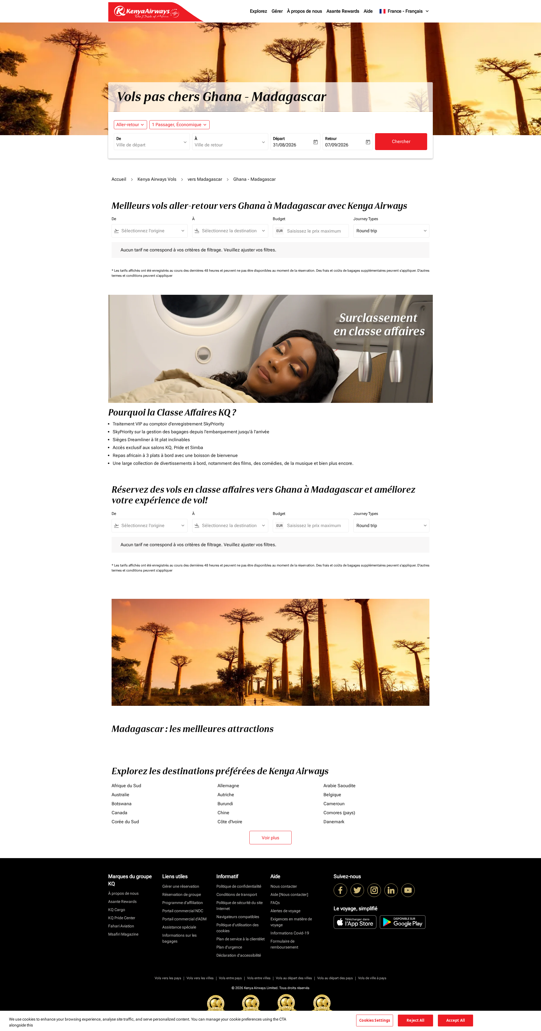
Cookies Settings (374, 1020)
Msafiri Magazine (123, 934)
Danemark (333, 821)
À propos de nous (304, 11)
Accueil (119, 179)
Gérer (277, 11)
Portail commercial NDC (182, 911)
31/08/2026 (284, 145)
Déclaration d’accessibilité (238, 955)
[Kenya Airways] (340, 890)
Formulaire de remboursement (284, 944)
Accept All (455, 1020)
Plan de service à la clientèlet (240, 939)
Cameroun (334, 803)
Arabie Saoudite (339, 785)
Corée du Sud (125, 821)
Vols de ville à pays (372, 978)
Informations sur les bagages (179, 938)
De (118, 138)
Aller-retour (127, 124)
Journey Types (365, 219)
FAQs (275, 902)
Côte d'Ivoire (230, 821)
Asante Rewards (343, 11)
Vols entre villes (258, 978)
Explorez (258, 11)
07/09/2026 (336, 145)
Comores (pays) (339, 812)
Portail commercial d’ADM (184, 919)
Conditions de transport (236, 894)
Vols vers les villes (200, 978)
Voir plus (270, 837)
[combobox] (149, 145)
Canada (119, 812)
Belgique (332, 794)
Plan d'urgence (229, 947)
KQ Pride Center (121, 918)
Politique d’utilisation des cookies (237, 928)
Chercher (401, 141)
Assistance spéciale (179, 927)
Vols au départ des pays (335, 978)
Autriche (226, 794)
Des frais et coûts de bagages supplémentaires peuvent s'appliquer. (366, 271)
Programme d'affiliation (182, 902)
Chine (223, 812)
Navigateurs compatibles (237, 916)
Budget (279, 219)
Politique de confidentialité (238, 886)
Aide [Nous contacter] (289, 894)
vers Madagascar (205, 179)
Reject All (415, 1020)
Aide (368, 11)
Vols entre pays (230, 978)
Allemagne (228, 785)
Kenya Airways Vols (157, 179)
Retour (331, 138)
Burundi (225, 803)
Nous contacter (283, 886)
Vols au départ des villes (294, 978)
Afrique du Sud (126, 785)
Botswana (122, 803)
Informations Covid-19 (289, 933)
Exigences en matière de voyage (291, 922)
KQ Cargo (116, 909)
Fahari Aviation (121, 926)
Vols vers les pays (168, 978)
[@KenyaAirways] (357, 890)
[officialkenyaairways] (374, 890)
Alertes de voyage (285, 911)
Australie (120, 794)
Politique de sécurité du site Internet (239, 905)
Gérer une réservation (180, 886)
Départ (279, 138)
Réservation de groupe (181, 894)
